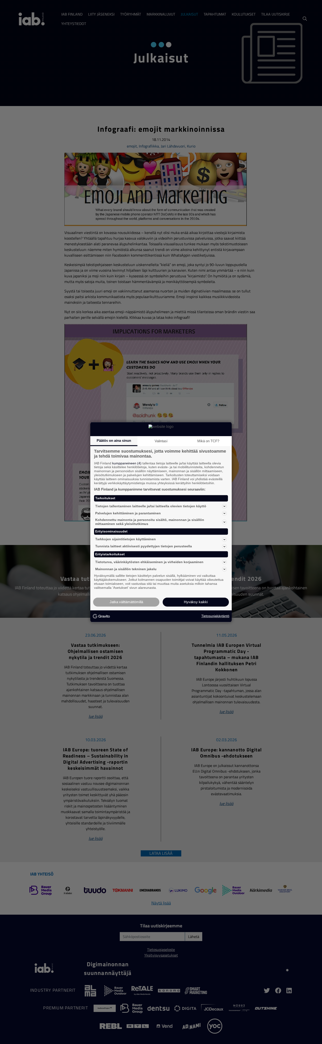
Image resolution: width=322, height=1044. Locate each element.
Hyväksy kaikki (196, 602)
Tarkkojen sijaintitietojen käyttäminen (125, 539)
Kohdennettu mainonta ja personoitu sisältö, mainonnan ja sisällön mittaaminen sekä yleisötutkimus (149, 522)
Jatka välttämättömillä (126, 602)
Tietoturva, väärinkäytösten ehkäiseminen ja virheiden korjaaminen (149, 562)
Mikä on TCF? (208, 441)
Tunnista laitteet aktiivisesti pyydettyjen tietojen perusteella (143, 546)
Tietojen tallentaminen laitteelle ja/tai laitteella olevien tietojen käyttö (150, 506)
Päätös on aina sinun (114, 440)
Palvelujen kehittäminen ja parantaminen (128, 513)
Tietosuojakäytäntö (215, 616)
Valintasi (161, 441)
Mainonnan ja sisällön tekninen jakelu (126, 569)
